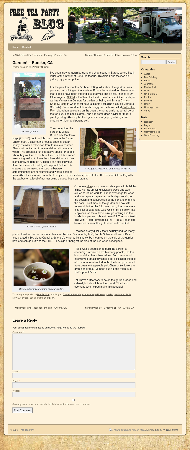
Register (148, 121)
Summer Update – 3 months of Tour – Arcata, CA (111, 54)
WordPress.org (151, 135)
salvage (24, 297)
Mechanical (150, 87)
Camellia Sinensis (72, 294)
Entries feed (150, 128)
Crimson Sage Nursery (93, 294)
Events (147, 80)
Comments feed (152, 131)
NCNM (71, 97)
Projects (148, 100)
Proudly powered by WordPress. (128, 429)
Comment (18, 332)
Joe (89, 186)
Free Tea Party (27, 429)
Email (16, 381)
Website (16, 390)
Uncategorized (151, 107)
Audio (147, 73)
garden (109, 294)
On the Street (150, 93)
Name (16, 371)
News (147, 90)
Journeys (148, 83)
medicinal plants (122, 294)
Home (15, 47)
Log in (147, 125)
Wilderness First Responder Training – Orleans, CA (39, 54)
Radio (147, 103)
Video (147, 110)
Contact (26, 47)
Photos (147, 97)
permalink (49, 297)
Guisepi (45, 66)
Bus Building (43, 294)
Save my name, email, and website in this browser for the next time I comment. (51, 404)
